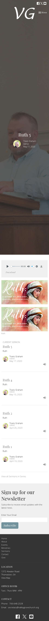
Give (3, 557)
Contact (4, 554)
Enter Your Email (8, 515)
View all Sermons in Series (13, 476)
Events (4, 544)
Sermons (5, 551)
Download (11, 272)
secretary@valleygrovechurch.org (23, 607)
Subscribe (10, 525)
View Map (5, 577)
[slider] (15, 266)
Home (4, 538)
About (4, 541)
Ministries (5, 548)
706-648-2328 (16, 603)
